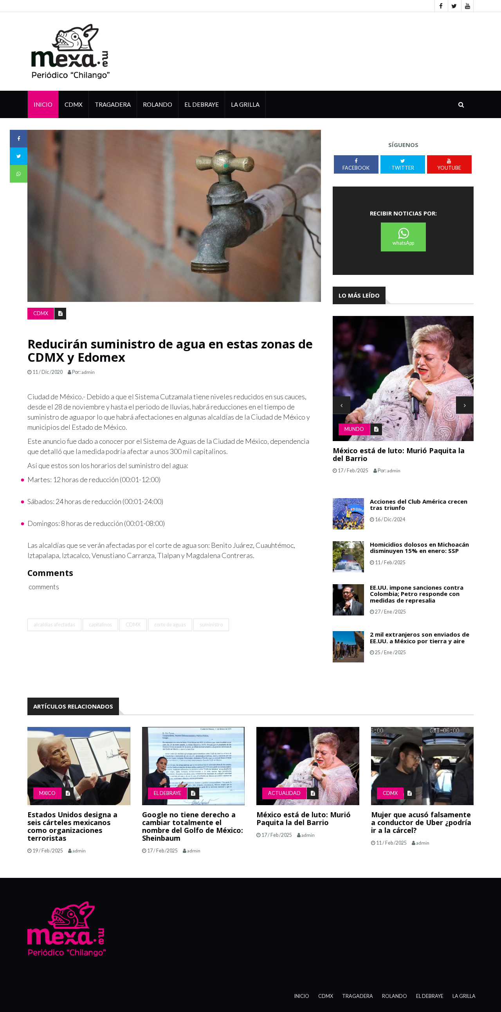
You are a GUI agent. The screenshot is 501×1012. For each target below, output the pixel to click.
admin (88, 372)
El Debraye (201, 104)
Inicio (43, 104)
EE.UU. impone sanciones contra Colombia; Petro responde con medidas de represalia (416, 593)
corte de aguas (170, 625)
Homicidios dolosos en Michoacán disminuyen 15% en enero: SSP (419, 547)
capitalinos (100, 625)
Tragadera (113, 104)
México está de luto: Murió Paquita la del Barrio (399, 454)
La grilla (245, 104)
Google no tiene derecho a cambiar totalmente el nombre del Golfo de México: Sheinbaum (192, 826)
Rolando (157, 104)
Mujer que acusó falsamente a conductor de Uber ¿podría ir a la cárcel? (421, 822)
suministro (211, 625)
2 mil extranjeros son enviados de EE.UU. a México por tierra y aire (419, 637)
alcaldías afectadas (54, 625)
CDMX (74, 104)
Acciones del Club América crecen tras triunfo (418, 504)
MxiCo (47, 793)
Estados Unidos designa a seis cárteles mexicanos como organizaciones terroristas (72, 826)
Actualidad (284, 793)
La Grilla (464, 996)
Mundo (354, 429)
